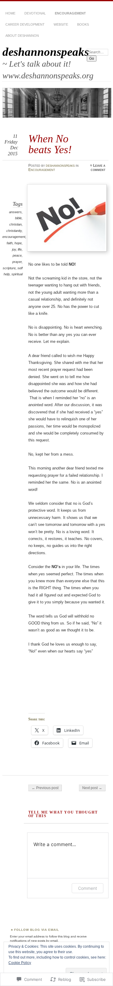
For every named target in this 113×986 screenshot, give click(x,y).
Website (61, 24)
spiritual (17, 274)
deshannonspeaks (45, 51)
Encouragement (70, 13)
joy (14, 249)
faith (10, 243)
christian (15, 224)
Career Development (25, 24)
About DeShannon (22, 35)
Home (10, 13)
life (20, 249)
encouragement (13, 237)
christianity (14, 230)
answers (15, 212)
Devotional (35, 13)
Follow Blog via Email (36, 929)
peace (17, 255)
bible (18, 218)
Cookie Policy (19, 963)
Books (83, 24)
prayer (17, 262)
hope (18, 243)
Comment (87, 888)
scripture (9, 268)
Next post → (92, 788)
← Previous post (45, 788)
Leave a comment (98, 167)
